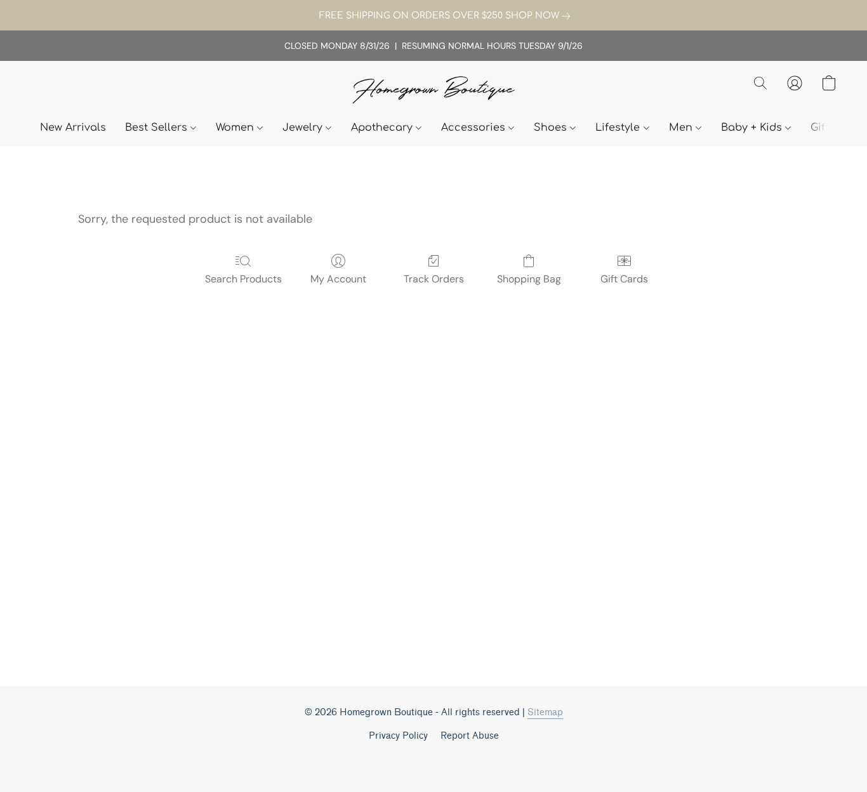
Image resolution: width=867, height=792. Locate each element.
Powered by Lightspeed (433, 758)
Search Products (243, 279)
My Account (338, 279)
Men (682, 127)
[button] (433, 91)
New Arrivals (73, 127)
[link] (433, 15)
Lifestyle (619, 127)
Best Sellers (157, 127)
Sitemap (545, 712)
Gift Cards (624, 279)
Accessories (474, 127)
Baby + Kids (753, 127)
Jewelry (304, 127)
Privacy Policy (398, 735)
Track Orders (434, 279)
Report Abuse (469, 735)
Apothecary (383, 127)
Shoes (552, 127)
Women (236, 127)
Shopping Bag (529, 279)
